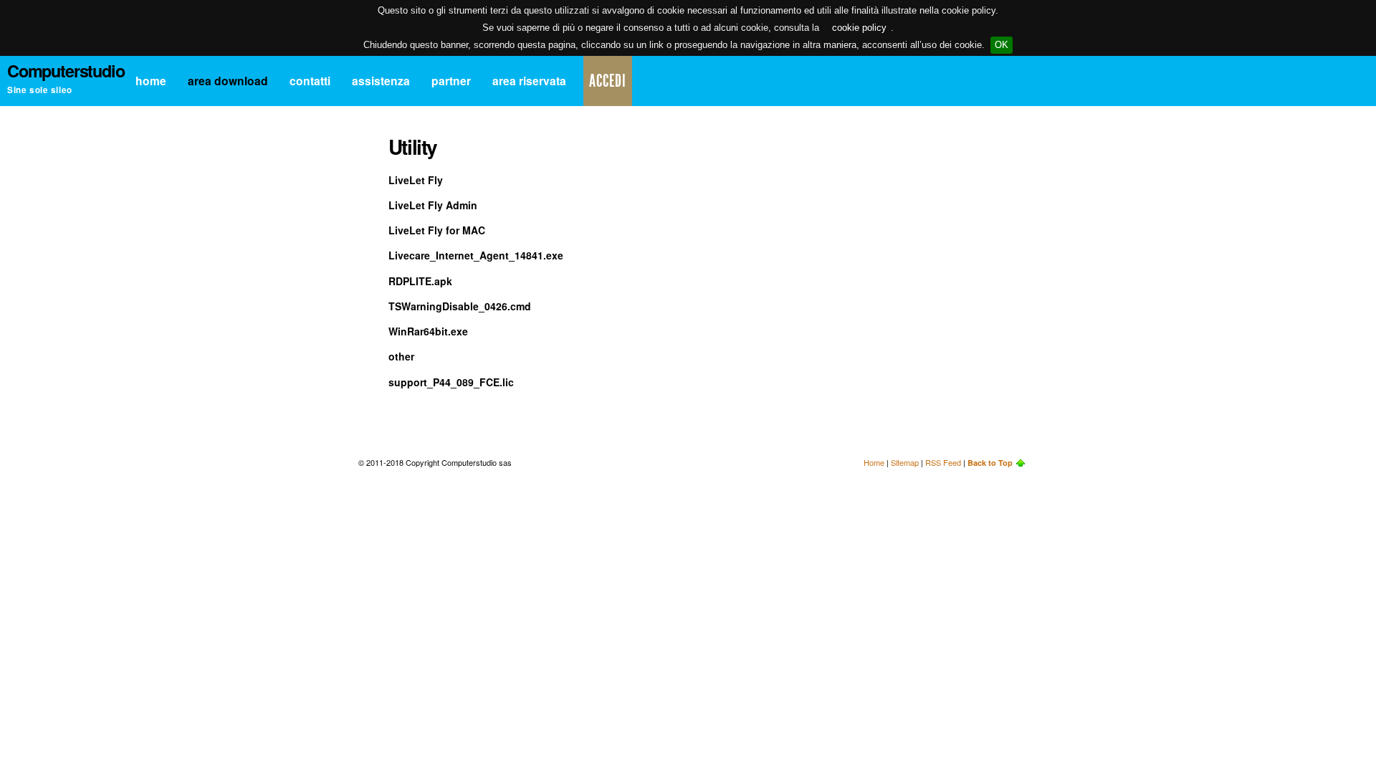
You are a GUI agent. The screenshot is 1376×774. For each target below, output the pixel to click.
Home (150, 80)
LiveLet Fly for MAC (436, 230)
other (401, 356)
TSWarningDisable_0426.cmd (459, 306)
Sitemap (905, 462)
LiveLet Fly (415, 180)
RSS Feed (943, 462)
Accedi (607, 81)
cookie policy (859, 27)
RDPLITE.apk (420, 281)
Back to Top (990, 462)
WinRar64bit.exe (428, 331)
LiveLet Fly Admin (432, 205)
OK (1001, 44)
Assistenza (381, 80)
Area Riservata (529, 80)
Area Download (228, 80)
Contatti (310, 80)
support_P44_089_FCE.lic (451, 382)
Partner (451, 80)
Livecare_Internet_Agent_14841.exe (475, 255)
